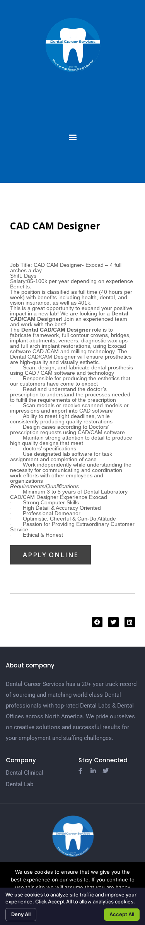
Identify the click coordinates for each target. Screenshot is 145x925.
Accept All (121, 914)
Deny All (21, 914)
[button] (72, 137)
